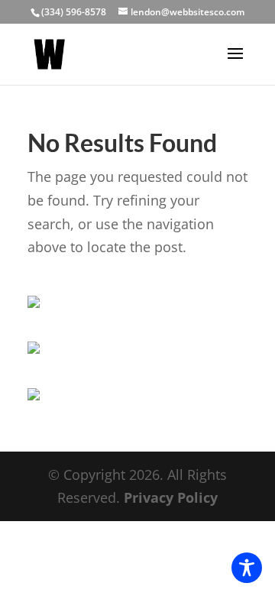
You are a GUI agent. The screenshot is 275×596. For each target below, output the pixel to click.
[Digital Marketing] (34, 348)
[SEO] (34, 395)
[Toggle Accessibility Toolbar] (247, 568)
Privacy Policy (171, 497)
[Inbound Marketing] (34, 302)
